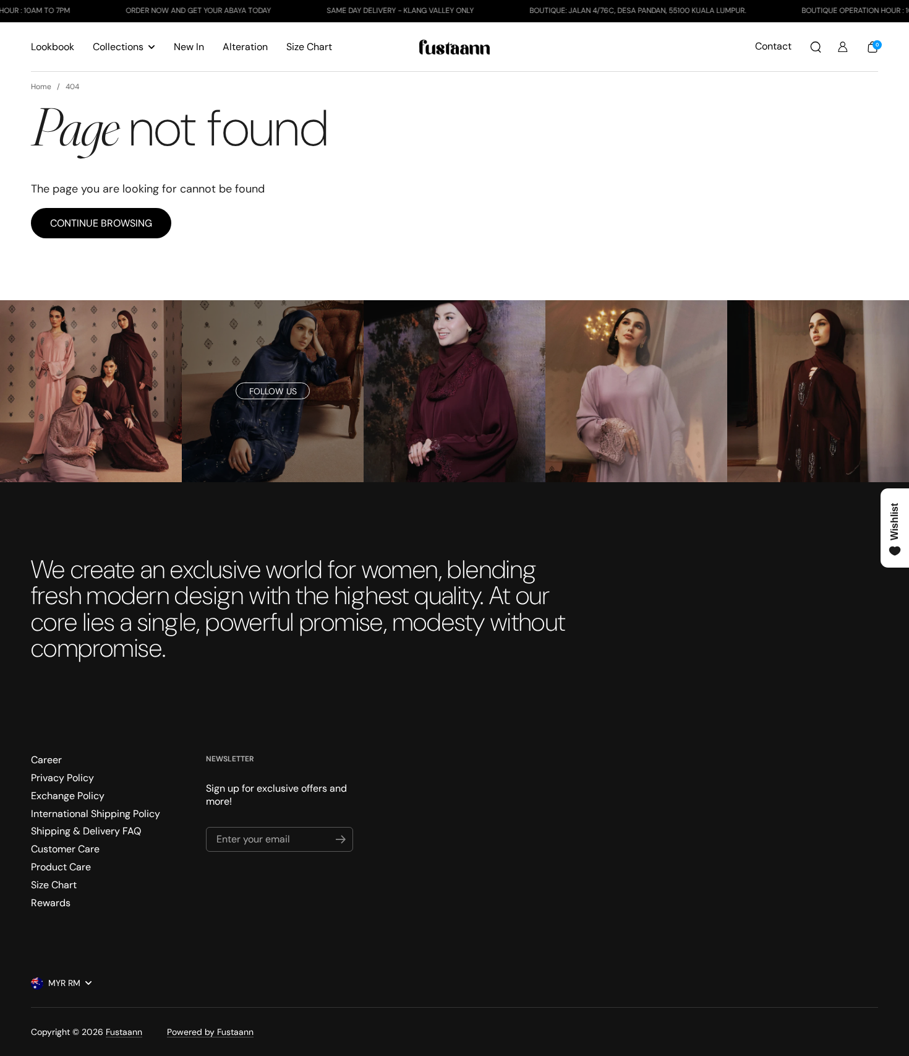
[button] (815, 47)
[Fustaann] (454, 47)
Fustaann (124, 1031)
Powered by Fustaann (210, 1031)
